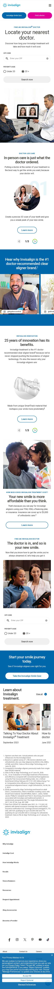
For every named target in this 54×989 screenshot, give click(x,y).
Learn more (27, 230)
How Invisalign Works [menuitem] (11, 862)
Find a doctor (40, 15)
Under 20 (11, 71)
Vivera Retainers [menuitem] (9, 881)
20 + (27, 71)
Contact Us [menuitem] (23, 951)
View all (39, 694)
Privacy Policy (14, 965)
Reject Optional (27, 980)
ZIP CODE (7, 53)
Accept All (27, 976)
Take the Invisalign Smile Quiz (27, 676)
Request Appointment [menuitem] (11, 899)
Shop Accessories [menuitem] (10, 910)
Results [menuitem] (5, 872)
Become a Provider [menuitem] (10, 921)
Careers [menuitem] (39, 951)
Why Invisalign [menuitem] (8, 844)
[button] (52, 955)
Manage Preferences (27, 984)
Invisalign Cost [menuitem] (8, 853)
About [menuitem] (5, 951)
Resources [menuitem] (7, 890)
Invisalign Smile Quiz (14, 15)
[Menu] (50, 5)
